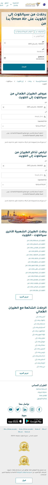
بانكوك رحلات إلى (39, 320)
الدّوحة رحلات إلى (40, 363)
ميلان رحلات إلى (40, 338)
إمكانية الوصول (42, 399)
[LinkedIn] (25, 409)
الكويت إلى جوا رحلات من (37, 290)
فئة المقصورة (42, 121)
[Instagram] (32, 409)
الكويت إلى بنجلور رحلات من (36, 262)
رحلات (29, 81)
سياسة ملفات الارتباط (24, 472)
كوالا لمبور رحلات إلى (38, 335)
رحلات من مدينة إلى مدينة (26, 429)
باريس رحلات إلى (40, 352)
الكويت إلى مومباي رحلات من (36, 280)
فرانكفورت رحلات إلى (38, 331)
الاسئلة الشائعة (41, 389)
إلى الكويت (20, 81)
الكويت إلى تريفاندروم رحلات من (35, 273)
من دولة (20, 431)
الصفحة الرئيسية (41, 81)
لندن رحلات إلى (40, 317)
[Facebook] (39, 409)
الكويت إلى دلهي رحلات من (37, 269)
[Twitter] (17, 409)
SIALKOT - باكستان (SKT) (36, 44)
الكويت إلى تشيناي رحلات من (36, 244)
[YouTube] (10, 409)
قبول (24, 480)
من (43, 42)
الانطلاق (41, 57)
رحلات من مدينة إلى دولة (10, 429)
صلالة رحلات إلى (40, 345)
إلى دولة (44, 429)
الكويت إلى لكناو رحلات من (37, 251)
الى (43, 49)
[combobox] (25, 107)
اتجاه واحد (41, 32)
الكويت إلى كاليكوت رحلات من (35, 255)
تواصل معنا (43, 395)
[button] (24, 32)
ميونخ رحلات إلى (40, 342)
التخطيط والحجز (14, 4)
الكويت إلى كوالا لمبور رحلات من (35, 265)
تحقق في (6, 4)
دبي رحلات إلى (41, 367)
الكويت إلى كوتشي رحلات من (36, 248)
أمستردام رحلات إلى (39, 327)
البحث (24, 67)
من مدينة (27, 431)
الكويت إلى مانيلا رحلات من (36, 258)
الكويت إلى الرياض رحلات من (36, 287)
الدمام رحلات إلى (40, 359)
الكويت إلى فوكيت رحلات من (36, 283)
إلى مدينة (37, 429)
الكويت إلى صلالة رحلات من (36, 276)
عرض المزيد (24, 297)
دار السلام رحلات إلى (39, 356)
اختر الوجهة (40, 51)
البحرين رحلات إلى (39, 349)
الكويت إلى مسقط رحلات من (36, 240)
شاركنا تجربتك (42, 392)
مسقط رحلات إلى (39, 324)
